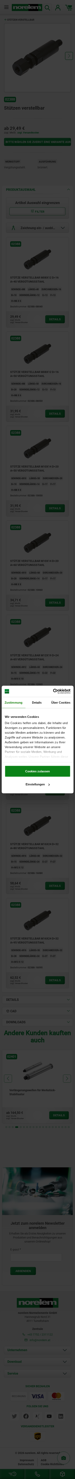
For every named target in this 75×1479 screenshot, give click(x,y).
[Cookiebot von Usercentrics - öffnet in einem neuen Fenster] (53, 691)
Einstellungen (35, 784)
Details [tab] (37, 702)
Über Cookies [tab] (60, 702)
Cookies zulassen (37, 771)
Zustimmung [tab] (13, 702)
